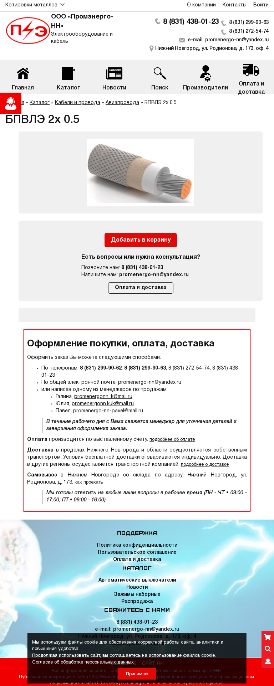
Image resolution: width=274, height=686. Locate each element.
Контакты (235, 5)
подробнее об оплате (172, 440)
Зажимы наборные (137, 594)
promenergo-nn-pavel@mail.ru (108, 411)
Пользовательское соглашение (137, 552)
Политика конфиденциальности (137, 545)
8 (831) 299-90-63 (249, 22)
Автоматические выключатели (137, 580)
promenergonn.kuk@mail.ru (103, 404)
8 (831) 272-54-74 (249, 31)
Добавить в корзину (141, 240)
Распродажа (137, 601)
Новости (137, 587)
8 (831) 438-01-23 (191, 22)
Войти (261, 5)
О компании (201, 5)
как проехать (89, 482)
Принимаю (137, 674)
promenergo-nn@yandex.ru (154, 275)
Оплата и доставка (141, 287)
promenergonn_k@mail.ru (103, 396)
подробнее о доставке (205, 464)
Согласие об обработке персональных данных (83, 662)
